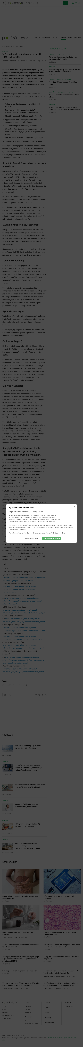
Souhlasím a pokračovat (52, 538)
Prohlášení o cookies (58, 533)
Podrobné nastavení (31, 538)
